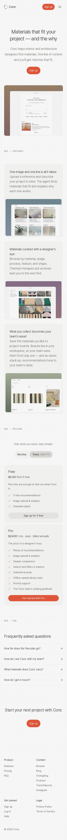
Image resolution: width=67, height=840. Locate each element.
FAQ (6, 775)
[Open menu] (60, 7)
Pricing (8, 771)
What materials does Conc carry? (23, 669)
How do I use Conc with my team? (24, 659)
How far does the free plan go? (22, 648)
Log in (7, 811)
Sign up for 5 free (33, 515)
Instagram (41, 790)
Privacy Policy (44, 806)
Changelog (42, 775)
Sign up (48, 7)
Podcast (41, 780)
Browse (40, 766)
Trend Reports (44, 785)
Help (6, 816)
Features (9, 766)
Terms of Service (45, 811)
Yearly (41, 454)
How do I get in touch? (17, 680)
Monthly (21, 454)
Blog (38, 771)
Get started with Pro (33, 598)
